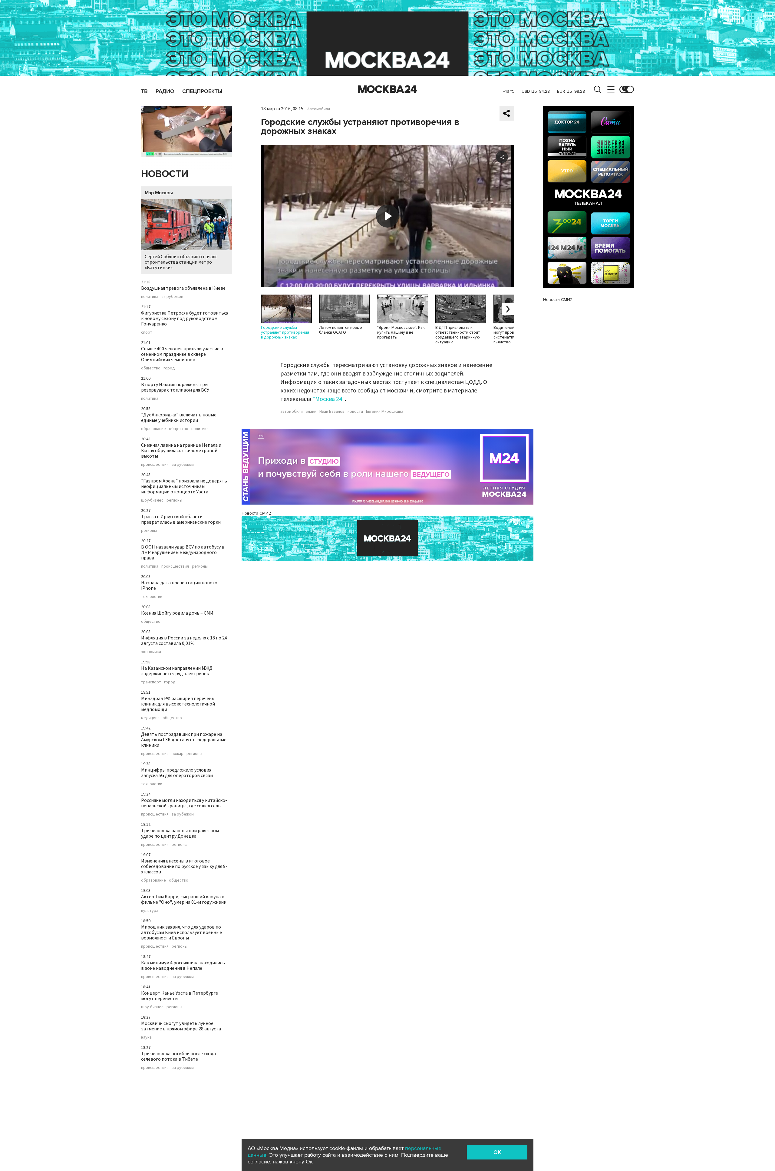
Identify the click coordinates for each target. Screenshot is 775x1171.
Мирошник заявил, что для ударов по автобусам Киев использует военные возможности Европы (181, 932)
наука (146, 1037)
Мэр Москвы (159, 193)
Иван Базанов (332, 411)
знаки (311, 411)
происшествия (155, 464)
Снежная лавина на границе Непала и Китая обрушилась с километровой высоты (181, 450)
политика (149, 297)
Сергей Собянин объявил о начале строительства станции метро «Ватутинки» (181, 262)
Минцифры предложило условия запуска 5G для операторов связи (177, 773)
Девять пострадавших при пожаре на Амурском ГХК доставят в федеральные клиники (183, 740)
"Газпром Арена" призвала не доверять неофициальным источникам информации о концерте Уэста (184, 486)
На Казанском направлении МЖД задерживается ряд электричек (177, 671)
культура (149, 911)
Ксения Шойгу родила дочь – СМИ (177, 613)
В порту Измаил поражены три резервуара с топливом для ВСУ (175, 387)
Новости (164, 174)
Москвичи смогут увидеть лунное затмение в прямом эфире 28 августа (181, 1026)
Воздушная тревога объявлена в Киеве (183, 288)
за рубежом (172, 297)
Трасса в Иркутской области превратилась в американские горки (181, 519)
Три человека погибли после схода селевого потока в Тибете (178, 1056)
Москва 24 (387, 89)
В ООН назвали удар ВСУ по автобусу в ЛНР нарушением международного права (182, 552)
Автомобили (318, 109)
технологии (151, 597)
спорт (146, 332)
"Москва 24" (328, 399)
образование (153, 429)
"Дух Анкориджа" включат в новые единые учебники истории (178, 418)
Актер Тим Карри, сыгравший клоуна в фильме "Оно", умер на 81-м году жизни (183, 899)
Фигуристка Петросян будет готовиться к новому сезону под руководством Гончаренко (184, 318)
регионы (174, 500)
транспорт (151, 682)
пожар (177, 754)
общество (150, 368)
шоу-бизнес (152, 500)
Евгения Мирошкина (384, 411)
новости (355, 411)
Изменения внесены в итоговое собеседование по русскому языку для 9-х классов (184, 866)
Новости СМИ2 (256, 513)
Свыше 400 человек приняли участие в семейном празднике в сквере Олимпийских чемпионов (182, 354)
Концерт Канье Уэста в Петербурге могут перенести (179, 996)
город (169, 368)
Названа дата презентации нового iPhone (179, 585)
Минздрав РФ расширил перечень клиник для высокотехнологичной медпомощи (178, 704)
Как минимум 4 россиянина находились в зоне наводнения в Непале (183, 965)
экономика (151, 652)
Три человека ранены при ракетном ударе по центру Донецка (180, 833)
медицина (150, 718)
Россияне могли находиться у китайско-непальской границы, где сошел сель (184, 803)
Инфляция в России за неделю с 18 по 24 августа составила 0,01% (184, 641)
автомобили (291, 411)
